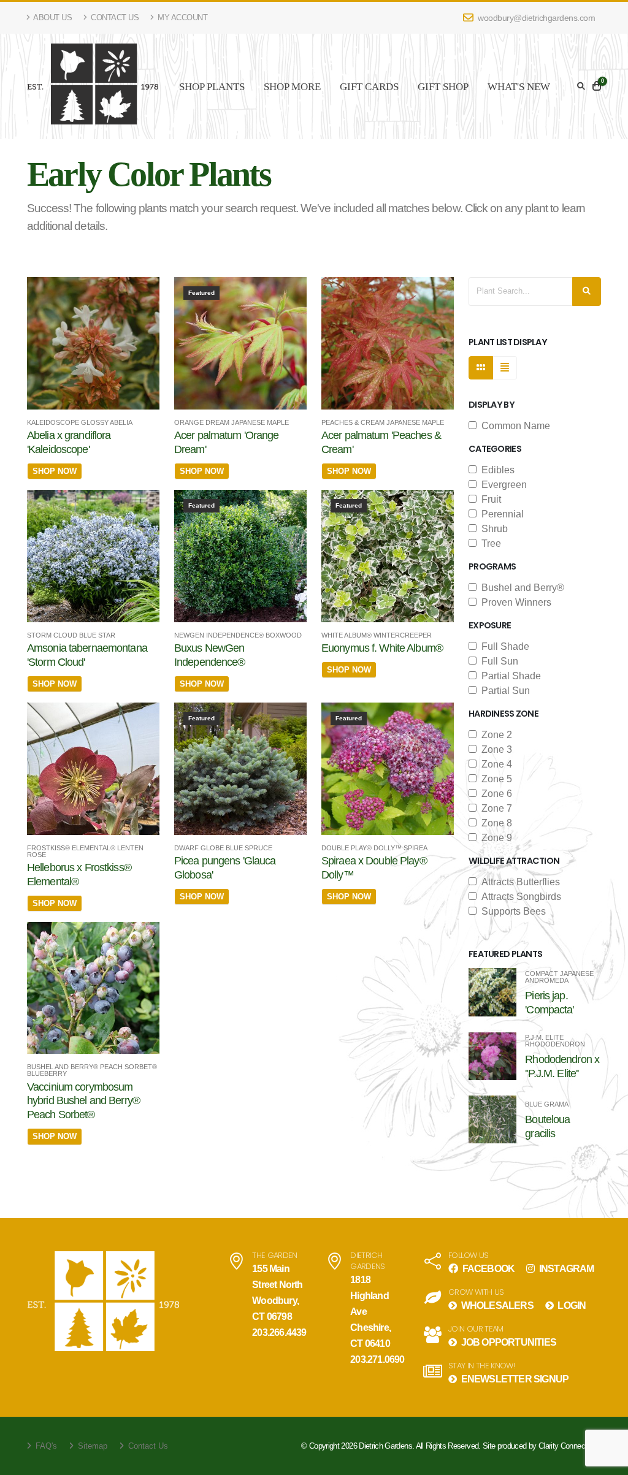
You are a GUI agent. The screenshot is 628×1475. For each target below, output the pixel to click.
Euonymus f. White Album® (382, 648)
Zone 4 (494, 764)
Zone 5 (494, 779)
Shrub (492, 529)
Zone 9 (494, 838)
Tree (489, 543)
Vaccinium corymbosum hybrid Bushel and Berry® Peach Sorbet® (83, 1101)
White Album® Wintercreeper (376, 635)
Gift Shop (443, 87)
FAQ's (45, 1445)
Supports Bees (511, 911)
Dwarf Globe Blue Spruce (223, 848)
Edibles (496, 470)
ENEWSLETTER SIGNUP (514, 1379)
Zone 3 (494, 749)
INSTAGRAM (565, 1268)
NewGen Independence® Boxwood (238, 635)
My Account (182, 17)
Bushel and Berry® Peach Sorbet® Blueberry (92, 1070)
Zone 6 (494, 793)
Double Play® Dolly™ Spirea (374, 848)
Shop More (292, 87)
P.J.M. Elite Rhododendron (555, 1041)
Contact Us (114, 17)
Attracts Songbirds (519, 896)
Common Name (513, 426)
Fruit (489, 499)
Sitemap (91, 1445)
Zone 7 (494, 808)
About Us (52, 17)
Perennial (500, 514)
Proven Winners (514, 602)
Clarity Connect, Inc (569, 1445)
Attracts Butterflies (518, 882)
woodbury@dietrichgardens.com (535, 18)
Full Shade (503, 646)
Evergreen (502, 484)
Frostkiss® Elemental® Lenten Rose (85, 851)
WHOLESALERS (496, 1305)
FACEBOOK (487, 1268)
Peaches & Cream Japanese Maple (382, 422)
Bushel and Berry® (520, 587)
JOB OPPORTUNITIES (507, 1342)
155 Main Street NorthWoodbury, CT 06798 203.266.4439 (279, 1300)
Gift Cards (369, 87)
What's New (519, 87)
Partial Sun (503, 690)
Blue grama (547, 1104)
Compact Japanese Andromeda (559, 977)
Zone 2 (494, 735)
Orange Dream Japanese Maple (231, 422)
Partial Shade (509, 676)
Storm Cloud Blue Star (71, 635)
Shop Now (55, 471)
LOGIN (571, 1305)
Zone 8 (494, 823)
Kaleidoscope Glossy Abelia (79, 422)
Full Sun (497, 661)
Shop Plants (212, 87)
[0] (596, 86)
